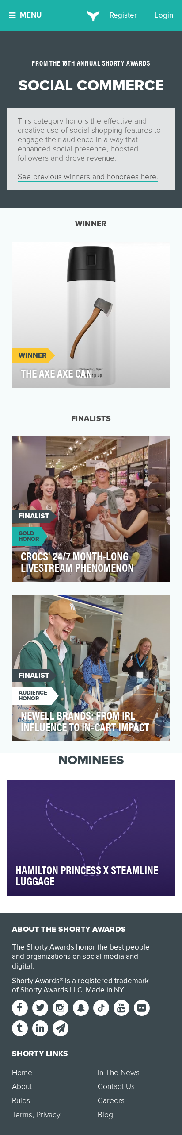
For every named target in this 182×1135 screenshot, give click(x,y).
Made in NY (104, 990)
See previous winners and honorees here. (88, 176)
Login (164, 15)
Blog (105, 1115)
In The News (119, 1072)
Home (22, 1072)
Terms (22, 1115)
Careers (111, 1100)
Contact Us (116, 1086)
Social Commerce (50, 253)
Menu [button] (31, 15)
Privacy (48, 1115)
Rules (21, 1100)
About (22, 1086)
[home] (91, 15)
